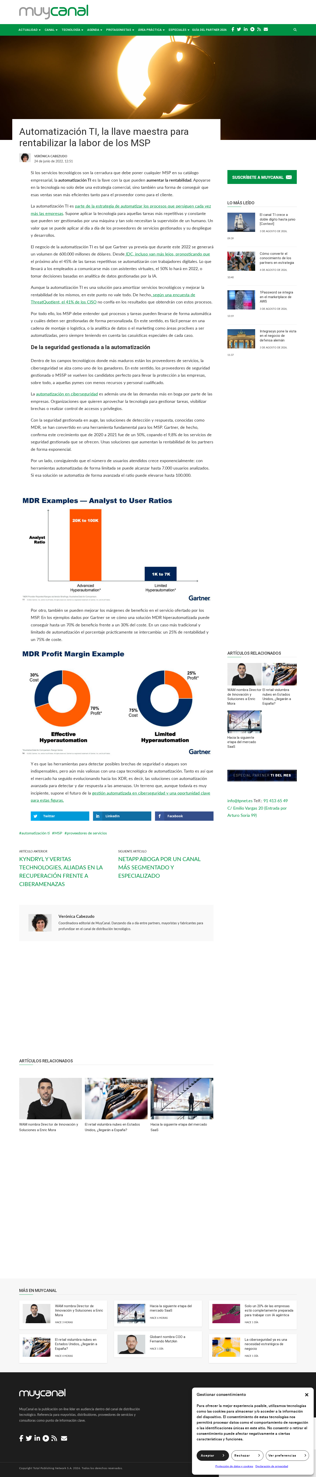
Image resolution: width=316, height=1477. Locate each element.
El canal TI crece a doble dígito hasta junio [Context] (277, 219)
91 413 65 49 (275, 801)
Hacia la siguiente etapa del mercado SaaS (171, 1308)
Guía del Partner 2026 (209, 30)
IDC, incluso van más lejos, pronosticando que (167, 254)
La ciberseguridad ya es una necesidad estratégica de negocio (266, 1344)
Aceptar (207, 1455)
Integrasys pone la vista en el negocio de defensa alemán (278, 335)
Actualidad (28, 30)
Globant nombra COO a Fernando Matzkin (167, 1339)
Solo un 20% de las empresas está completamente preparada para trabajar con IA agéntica (269, 1310)
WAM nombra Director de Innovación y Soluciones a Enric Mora (79, 1310)
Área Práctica (150, 30)
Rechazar (242, 1455)
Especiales (177, 30)
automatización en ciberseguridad (67, 394)
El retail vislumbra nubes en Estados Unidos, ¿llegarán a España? (76, 1344)
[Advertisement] (116, 1002)
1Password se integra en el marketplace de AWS (276, 296)
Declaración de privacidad (271, 1466)
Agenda (93, 30)
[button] (306, 1394)
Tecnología (71, 30)
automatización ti (36, 833)
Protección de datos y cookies (234, 1466)
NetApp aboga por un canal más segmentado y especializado (159, 868)
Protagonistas (118, 30)
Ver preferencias (282, 1455)
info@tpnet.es (240, 801)
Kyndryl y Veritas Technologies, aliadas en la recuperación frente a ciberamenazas (60, 872)
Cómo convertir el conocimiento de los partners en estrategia (277, 258)
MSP (58, 833)
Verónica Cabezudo (76, 917)
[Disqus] (116, 1209)
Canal (50, 30)
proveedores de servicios (87, 833)
